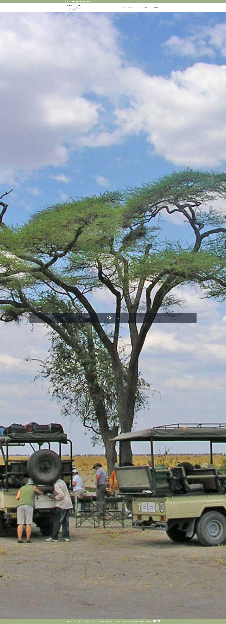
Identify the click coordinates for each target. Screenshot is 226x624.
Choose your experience (127, 7)
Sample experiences (143, 7)
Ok (154, 621)
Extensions (156, 7)
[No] (224, 621)
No (158, 621)
